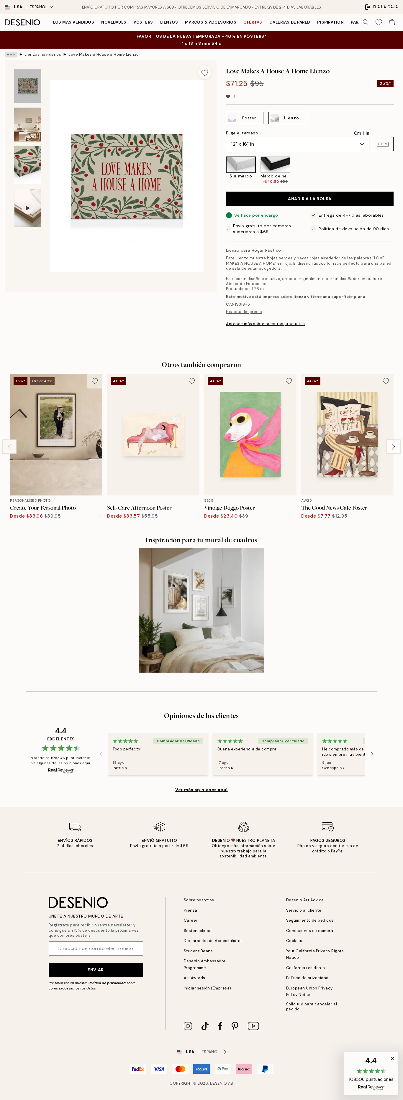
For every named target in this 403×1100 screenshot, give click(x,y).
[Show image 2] (27, 124)
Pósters (143, 22)
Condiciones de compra (309, 930)
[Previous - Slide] (221, 170)
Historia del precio (244, 311)
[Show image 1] (27, 86)
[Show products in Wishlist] (378, 22)
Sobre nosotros (199, 900)
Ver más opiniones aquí (201, 789)
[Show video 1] (27, 208)
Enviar (96, 969)
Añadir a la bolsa (310, 198)
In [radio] (367, 133)
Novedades (114, 22)
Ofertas (252, 22)
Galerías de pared (289, 22)
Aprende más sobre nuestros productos (265, 323)
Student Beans (198, 951)
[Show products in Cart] (391, 22)
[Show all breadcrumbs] (11, 54)
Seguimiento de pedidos (310, 920)
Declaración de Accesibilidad (213, 940)
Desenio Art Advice (305, 900)
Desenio (218, 1083)
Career (191, 920)
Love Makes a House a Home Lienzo (103, 54)
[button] (383, 144)
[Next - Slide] (398, 170)
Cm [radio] (357, 133)
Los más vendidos (73, 22)
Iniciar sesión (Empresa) (207, 988)
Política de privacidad (107, 983)
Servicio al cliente (304, 910)
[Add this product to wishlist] (205, 72)
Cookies (294, 940)
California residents (305, 967)
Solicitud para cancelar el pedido (311, 1007)
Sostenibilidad (198, 930)
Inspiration (330, 22)
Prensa (190, 910)
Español (39, 6)
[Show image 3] (27, 165)
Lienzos (169, 22)
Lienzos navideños (42, 54)
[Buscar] (365, 22)
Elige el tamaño (242, 133)
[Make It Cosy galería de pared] (201, 610)
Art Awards (194, 977)
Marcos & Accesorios (210, 22)
